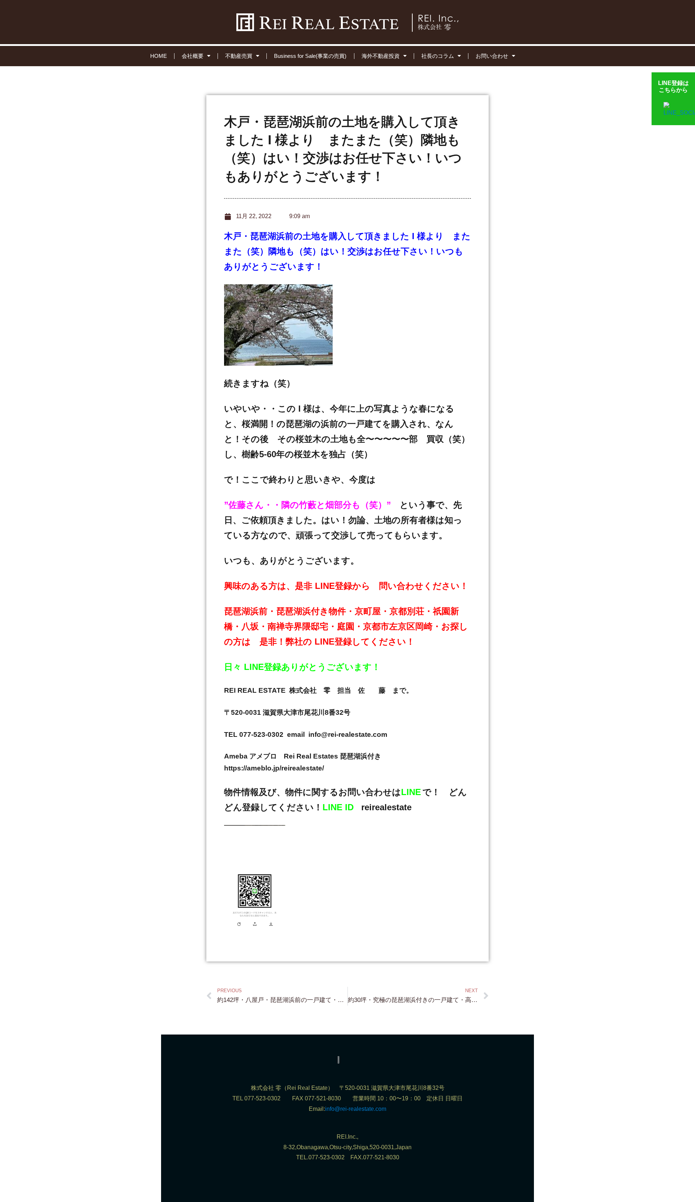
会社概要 (192, 56)
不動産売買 (238, 56)
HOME (158, 56)
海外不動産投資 (381, 56)
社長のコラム (437, 56)
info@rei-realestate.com (355, 1109)
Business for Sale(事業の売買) (310, 56)
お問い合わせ (492, 56)
